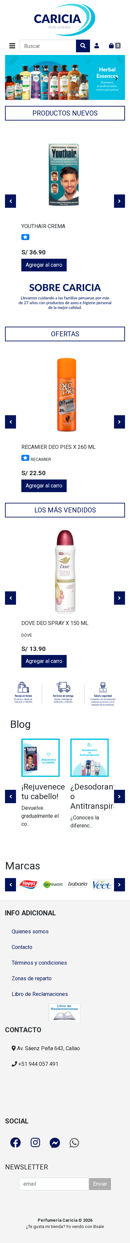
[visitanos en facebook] (15, 1142)
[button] (53, 95)
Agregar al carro (44, 265)
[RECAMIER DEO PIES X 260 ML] (65, 395)
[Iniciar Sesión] (96, 46)
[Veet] (102, 884)
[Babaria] (77, 884)
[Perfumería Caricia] (65, 20)
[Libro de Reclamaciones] (65, 1011)
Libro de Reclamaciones (40, 994)
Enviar (100, 1184)
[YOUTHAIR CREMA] (65, 174)
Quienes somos (30, 931)
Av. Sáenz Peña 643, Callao (48, 1048)
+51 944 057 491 (37, 1064)
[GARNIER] (53, 884)
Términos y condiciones (39, 963)
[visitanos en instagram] (35, 1142)
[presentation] (14, 78)
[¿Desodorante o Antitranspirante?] (89, 758)
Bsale (98, 1226)
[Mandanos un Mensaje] (55, 1142)
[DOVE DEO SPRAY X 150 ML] (65, 571)
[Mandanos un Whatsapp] (74, 1142)
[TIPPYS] (28, 884)
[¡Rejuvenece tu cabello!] (40, 758)
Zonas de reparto (32, 978)
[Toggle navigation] (12, 46)
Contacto (22, 947)
